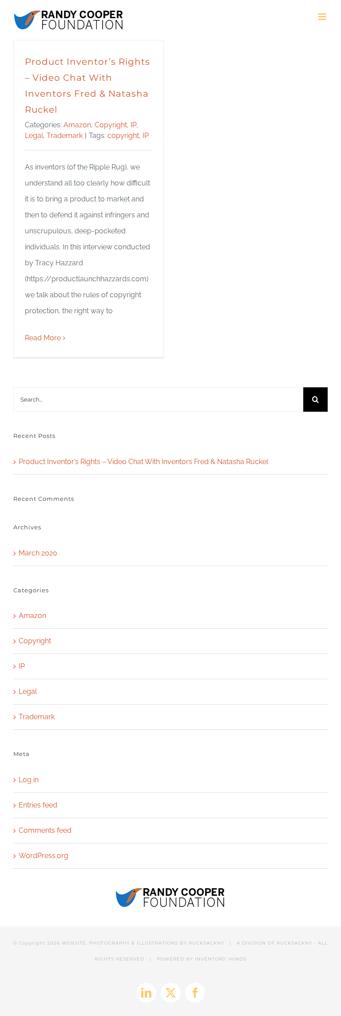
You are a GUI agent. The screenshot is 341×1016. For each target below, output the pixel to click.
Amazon (77, 125)
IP (133, 125)
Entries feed (38, 805)
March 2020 (38, 553)
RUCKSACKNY (206, 943)
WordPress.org (43, 855)
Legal (34, 135)
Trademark (65, 135)
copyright (123, 135)
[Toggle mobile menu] (323, 16)
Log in (29, 780)
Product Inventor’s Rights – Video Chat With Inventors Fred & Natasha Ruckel (143, 461)
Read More (43, 338)
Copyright (111, 125)
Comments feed (45, 830)
